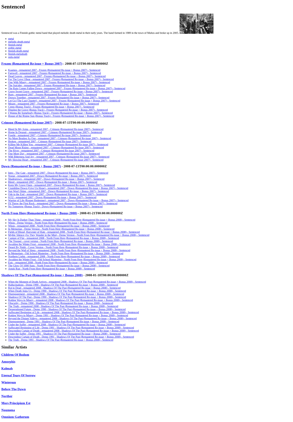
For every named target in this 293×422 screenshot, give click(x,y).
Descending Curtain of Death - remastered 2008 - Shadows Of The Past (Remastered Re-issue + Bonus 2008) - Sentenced (73, 330)
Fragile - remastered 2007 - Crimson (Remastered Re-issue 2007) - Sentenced (49, 135)
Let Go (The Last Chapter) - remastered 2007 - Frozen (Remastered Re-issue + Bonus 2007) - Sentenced (64, 100)
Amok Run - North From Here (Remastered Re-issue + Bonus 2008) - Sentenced (51, 268)
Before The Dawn (13, 389)
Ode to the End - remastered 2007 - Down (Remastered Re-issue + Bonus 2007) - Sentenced (57, 194)
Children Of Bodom (15, 354)
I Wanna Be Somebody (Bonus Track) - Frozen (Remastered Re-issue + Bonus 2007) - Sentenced (60, 112)
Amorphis (8, 361)
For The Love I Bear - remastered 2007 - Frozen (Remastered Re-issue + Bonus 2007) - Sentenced (61, 79)
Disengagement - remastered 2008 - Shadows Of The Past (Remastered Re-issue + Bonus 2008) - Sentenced (66, 294)
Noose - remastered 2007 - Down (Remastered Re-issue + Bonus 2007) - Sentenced (53, 175)
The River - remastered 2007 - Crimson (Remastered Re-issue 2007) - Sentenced (51, 150)
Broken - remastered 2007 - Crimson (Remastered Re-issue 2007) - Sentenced (49, 141)
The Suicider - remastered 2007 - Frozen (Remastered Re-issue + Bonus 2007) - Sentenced (56, 85)
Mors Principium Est (15, 403)
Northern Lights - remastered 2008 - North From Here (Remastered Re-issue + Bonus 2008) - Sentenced (64, 256)
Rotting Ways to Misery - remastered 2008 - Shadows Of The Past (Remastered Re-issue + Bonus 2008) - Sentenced (70, 300)
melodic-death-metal (19, 41)
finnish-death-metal (18, 50)
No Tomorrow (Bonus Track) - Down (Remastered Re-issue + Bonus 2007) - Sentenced (55, 206)
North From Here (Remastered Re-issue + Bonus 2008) (39, 213)
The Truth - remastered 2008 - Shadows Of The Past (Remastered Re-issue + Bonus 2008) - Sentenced (63, 306)
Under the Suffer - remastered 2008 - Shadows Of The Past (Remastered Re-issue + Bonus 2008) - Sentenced (66, 324)
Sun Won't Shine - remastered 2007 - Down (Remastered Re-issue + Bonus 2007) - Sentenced (58, 191)
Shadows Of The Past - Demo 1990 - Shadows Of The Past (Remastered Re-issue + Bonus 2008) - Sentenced (67, 297)
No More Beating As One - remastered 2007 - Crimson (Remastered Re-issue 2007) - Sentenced (59, 138)
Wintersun (8, 382)
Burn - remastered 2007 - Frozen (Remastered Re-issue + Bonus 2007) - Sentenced (52, 94)
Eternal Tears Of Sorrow (18, 375)
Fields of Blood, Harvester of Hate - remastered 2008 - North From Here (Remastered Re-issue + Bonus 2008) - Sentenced (74, 232)
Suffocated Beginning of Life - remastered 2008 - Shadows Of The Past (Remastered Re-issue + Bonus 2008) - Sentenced (73, 312)
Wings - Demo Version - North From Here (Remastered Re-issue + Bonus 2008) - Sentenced (57, 222)
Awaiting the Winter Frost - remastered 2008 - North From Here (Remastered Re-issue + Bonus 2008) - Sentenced (69, 244)
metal (11, 38)
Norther (6, 396)
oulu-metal (13, 57)
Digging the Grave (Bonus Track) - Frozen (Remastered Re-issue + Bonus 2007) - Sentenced (58, 109)
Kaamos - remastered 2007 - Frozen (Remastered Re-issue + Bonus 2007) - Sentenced (54, 70)
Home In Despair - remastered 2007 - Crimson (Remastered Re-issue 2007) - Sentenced (55, 132)
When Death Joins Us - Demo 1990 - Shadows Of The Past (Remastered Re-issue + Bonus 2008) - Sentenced (67, 290)
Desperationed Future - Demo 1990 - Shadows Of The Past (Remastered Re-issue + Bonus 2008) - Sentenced (67, 309)
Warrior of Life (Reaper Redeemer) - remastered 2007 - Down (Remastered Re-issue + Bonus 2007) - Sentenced (68, 200)
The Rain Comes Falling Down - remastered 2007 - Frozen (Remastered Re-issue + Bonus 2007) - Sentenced (66, 88)
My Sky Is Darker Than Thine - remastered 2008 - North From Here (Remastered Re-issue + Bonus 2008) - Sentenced (71, 219)
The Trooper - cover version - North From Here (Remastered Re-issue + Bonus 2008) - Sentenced (60, 241)
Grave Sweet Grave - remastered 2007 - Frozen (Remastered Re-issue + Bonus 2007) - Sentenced (60, 91)
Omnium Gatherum (15, 417)
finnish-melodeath (17, 53)
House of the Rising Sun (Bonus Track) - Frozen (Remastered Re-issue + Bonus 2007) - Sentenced (61, 116)
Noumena (8, 410)
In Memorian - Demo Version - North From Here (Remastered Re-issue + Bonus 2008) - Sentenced (61, 228)
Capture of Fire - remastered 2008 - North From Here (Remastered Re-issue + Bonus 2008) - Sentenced (63, 238)
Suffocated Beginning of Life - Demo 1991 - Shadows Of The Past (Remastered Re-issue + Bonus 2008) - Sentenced (71, 327)
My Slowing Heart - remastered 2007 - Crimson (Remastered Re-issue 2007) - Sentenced (55, 159)
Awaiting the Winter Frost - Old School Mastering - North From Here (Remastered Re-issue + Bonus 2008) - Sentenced (72, 259)
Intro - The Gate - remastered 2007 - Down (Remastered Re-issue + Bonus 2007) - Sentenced (58, 172)
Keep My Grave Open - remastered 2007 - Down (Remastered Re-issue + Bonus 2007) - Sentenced (61, 185)
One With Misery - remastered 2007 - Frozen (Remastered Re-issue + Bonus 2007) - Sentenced (59, 82)
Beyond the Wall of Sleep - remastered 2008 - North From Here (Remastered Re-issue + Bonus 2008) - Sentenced (69, 250)
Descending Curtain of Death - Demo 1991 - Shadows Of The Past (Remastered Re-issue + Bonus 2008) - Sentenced (71, 336)
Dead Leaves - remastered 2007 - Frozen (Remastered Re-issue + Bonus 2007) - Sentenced (57, 76)
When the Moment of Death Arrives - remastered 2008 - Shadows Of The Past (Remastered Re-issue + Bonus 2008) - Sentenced (77, 281)
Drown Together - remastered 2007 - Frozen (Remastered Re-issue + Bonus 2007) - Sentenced (58, 97)
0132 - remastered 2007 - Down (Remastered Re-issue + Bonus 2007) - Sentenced (52, 197)
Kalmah (7, 368)
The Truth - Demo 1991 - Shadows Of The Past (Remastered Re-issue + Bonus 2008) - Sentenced (60, 339)
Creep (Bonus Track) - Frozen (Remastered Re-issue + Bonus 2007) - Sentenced (51, 106)
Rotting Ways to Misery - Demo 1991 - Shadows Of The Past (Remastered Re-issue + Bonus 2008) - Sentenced (68, 315)
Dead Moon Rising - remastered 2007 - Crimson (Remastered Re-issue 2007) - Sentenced (56, 147)
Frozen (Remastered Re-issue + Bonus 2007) (31, 63)
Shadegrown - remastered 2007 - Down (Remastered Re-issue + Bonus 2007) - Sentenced (56, 179)
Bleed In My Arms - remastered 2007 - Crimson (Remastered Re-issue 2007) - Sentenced (55, 129)
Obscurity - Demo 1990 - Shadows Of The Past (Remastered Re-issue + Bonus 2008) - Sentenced (60, 303)
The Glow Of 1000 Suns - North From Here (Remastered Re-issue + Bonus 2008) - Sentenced (59, 265)
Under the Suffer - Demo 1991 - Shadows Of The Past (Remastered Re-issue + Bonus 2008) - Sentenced (64, 333)
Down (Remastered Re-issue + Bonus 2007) (31, 166)
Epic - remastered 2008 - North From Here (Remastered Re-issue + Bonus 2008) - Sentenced (58, 262)
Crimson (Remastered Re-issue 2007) (26, 122)
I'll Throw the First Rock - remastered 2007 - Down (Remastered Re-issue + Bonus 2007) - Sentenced (62, 203)
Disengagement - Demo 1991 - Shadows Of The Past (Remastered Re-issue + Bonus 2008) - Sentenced (63, 321)
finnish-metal (15, 44)
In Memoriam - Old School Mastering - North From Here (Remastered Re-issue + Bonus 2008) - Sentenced (65, 253)
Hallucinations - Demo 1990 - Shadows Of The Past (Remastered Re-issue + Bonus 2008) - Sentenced (63, 284)
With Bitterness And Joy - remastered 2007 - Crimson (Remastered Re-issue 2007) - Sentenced (58, 156)
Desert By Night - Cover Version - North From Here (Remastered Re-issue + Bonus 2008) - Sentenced (63, 247)
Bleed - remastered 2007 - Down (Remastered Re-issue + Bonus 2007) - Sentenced (52, 182)
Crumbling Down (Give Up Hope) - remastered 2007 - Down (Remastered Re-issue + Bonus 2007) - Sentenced (68, 188)
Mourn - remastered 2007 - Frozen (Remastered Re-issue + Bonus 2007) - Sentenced (53, 103)
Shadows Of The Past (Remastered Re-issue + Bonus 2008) (42, 275)
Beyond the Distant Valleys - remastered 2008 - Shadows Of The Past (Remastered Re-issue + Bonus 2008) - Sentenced (72, 318)
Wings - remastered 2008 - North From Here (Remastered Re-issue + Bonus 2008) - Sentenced (59, 225)
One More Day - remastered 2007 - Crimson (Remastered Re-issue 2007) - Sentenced (54, 153)
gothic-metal (14, 47)
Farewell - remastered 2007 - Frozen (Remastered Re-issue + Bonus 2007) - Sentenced (54, 73)
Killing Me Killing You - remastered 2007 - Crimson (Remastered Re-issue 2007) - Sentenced (58, 144)
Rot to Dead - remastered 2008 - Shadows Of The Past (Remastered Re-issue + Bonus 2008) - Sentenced (64, 287)
